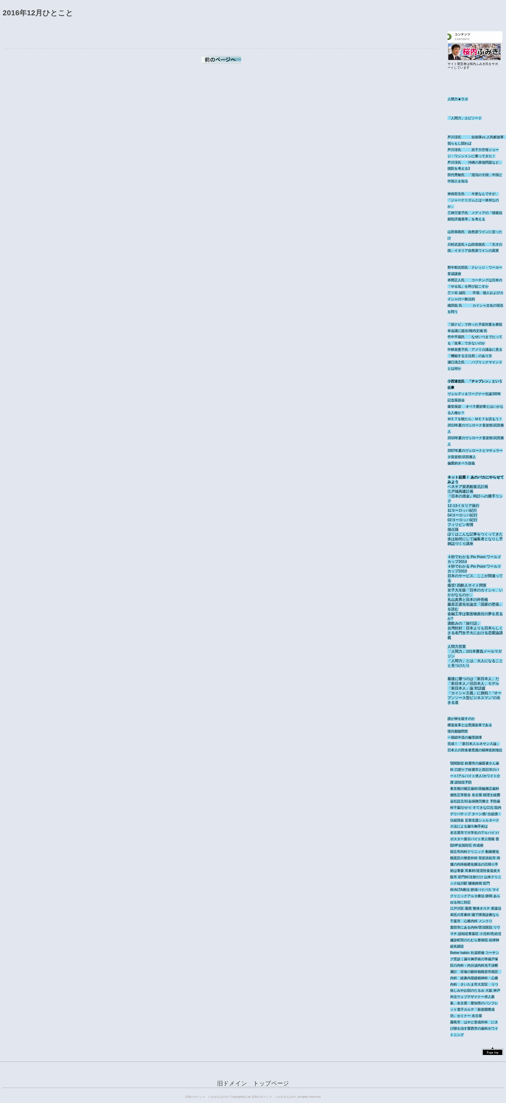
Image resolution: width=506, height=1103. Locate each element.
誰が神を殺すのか (461, 719)
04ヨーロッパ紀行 (462, 515)
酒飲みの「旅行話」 (464, 623)
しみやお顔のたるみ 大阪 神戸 (477, 990)
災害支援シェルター (480, 820)
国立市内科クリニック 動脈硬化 (474, 852)
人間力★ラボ (457, 99)
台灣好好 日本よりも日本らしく (475, 628)
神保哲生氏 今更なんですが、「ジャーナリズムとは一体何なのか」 (473, 200)
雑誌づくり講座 (460, 543)
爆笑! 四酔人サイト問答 (466, 585)
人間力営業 (456, 646)
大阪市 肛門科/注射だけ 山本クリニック (475, 877)
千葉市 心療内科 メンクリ (471, 921)
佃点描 (453, 529)
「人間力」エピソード (464, 118)
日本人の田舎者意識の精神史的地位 (474, 750)
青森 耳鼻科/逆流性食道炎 (477, 871)
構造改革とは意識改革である (469, 725)
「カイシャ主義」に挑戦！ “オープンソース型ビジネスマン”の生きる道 (474, 698)
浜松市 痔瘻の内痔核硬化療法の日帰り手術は (475, 864)
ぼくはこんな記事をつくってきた (475, 534)
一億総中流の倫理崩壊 (464, 737)
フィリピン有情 (460, 524)
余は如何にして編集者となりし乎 (475, 539)
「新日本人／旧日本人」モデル (473, 683)
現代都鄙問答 (457, 731)
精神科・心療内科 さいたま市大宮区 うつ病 (474, 984)
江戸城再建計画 (460, 491)
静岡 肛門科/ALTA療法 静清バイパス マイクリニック (474, 889)
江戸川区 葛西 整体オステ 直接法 (475, 908)
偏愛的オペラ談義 (461, 463)
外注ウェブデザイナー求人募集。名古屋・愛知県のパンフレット (474, 1003)
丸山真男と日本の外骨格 (467, 599)
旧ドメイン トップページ (253, 1083)
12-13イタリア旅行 (463, 505)
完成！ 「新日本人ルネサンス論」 (473, 744)
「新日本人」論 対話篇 (466, 688)
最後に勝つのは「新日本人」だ (473, 679)
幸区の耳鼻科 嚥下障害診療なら (474, 915)
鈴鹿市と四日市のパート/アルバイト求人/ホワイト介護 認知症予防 (475, 776)
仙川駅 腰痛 (466, 883)
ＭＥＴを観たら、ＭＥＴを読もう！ (474, 419)
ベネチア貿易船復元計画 (467, 486)
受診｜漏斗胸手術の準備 (472, 959)
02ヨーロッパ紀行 (462, 520)
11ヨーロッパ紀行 (462, 510)
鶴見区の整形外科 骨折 (467, 858)
